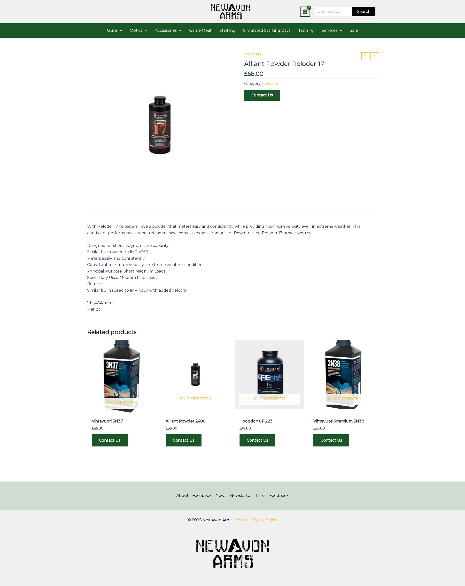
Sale (354, 30)
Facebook (202, 495)
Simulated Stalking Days (266, 30)
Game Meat (200, 30)
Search (364, 11)
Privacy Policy (264, 520)
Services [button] (329, 30)
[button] (119, 30)
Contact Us (262, 95)
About (182, 495)
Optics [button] (136, 30)
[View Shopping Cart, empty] (305, 11)
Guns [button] (112, 30)
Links (260, 495)
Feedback (279, 495)
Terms (241, 520)
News (221, 495)
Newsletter (241, 495)
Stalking (227, 30)
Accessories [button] (166, 30)
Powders (252, 54)
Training (306, 30)
